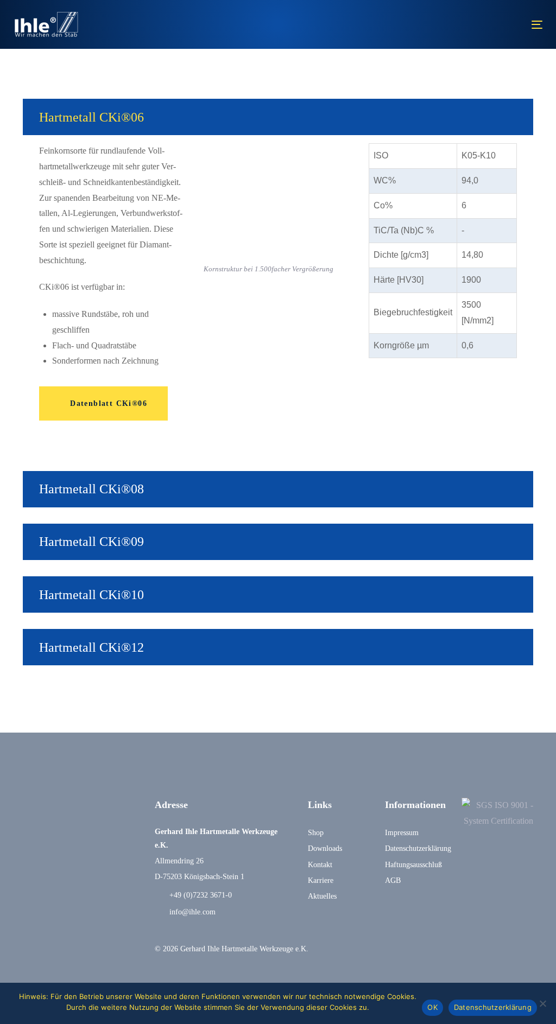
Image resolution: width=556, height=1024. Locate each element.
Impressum (402, 833)
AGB (393, 880)
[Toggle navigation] (454, 25)
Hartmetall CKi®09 (91, 542)
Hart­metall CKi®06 (91, 117)
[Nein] (542, 1003)
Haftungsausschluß (413, 865)
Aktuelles (322, 896)
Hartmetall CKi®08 (91, 489)
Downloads (325, 848)
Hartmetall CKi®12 (91, 647)
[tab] (278, 117)
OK (432, 1007)
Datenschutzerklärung (415, 848)
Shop (316, 833)
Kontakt (320, 865)
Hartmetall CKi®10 (91, 595)
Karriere (320, 880)
